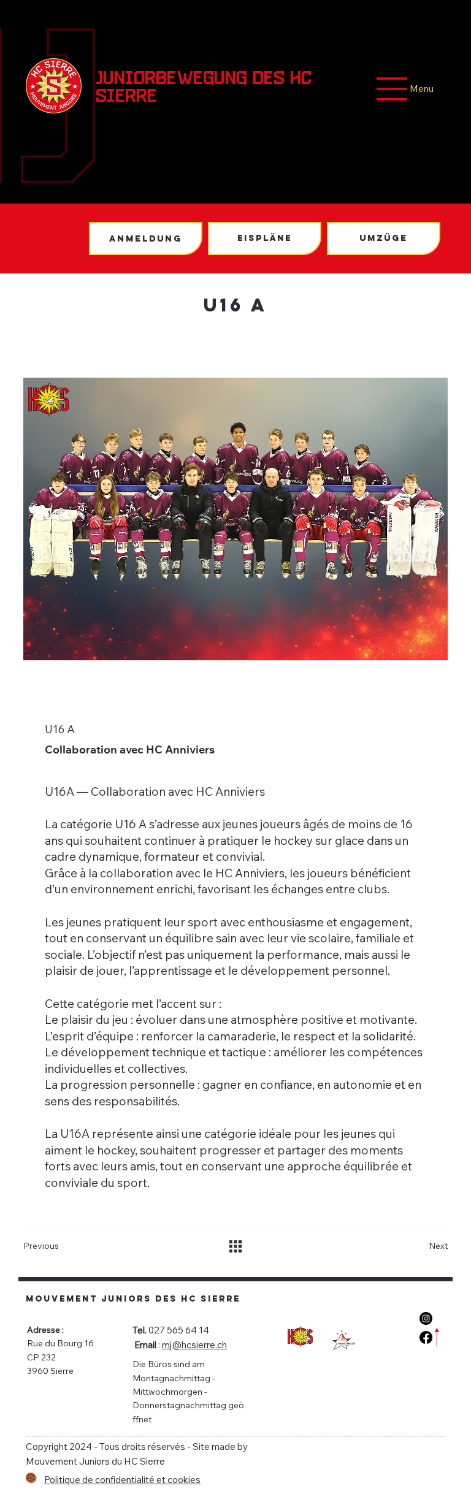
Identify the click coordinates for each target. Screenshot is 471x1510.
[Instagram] (425, 1318)
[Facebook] (425, 1337)
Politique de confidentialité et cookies (122, 1479)
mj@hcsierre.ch (194, 1345)
